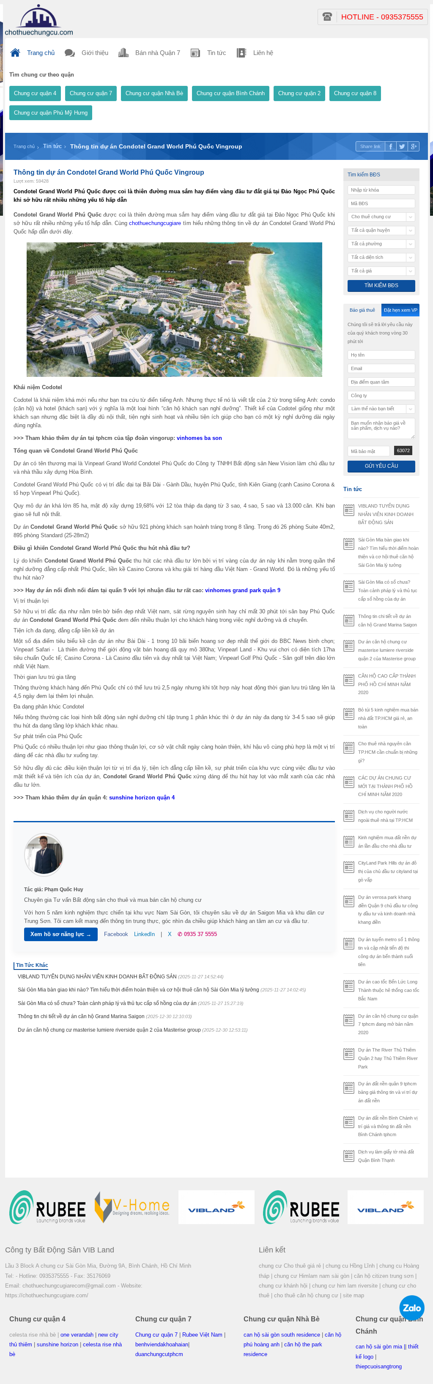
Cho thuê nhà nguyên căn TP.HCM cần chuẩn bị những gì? (387, 752)
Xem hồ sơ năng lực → (60, 934)
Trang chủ (24, 146)
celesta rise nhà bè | (34, 1335)
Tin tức (52, 146)
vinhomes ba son (199, 438)
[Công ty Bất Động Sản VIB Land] (39, 19)
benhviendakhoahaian (161, 1344)
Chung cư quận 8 (355, 93)
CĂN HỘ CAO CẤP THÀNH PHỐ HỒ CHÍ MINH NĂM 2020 (387, 684)
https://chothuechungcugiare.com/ (46, 1295)
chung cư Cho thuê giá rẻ (290, 1266)
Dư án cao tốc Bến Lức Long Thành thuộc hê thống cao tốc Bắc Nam (388, 990)
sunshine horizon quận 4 (142, 797)
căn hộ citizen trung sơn (384, 1276)
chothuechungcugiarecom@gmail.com (69, 1285)
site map (353, 1295)
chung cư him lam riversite (345, 1285)
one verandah (76, 1335)
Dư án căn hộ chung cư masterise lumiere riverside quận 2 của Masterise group (133, 1030)
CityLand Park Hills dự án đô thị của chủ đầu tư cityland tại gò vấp (388, 871)
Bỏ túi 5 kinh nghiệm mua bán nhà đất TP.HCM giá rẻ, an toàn (388, 718)
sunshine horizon (57, 1344)
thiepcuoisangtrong (379, 1366)
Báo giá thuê (362, 310)
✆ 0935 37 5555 (197, 934)
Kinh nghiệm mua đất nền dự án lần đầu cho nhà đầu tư (387, 842)
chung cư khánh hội (283, 1285)
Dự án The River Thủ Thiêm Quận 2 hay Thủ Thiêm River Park (388, 1058)
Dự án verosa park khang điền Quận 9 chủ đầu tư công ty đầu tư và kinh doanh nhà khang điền (388, 910)
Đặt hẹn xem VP (400, 310)
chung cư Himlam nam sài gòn (311, 1276)
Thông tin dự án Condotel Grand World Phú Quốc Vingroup (156, 146)
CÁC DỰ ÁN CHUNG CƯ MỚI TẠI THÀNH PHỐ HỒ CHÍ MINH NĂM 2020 (385, 786)
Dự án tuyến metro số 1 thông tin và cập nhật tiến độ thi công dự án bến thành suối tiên (388, 952)
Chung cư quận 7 (91, 93)
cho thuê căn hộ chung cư (306, 1295)
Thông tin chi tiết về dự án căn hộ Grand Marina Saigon (105, 1016)
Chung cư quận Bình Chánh (231, 93)
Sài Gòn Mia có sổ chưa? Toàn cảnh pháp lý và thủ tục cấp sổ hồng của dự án (131, 1003)
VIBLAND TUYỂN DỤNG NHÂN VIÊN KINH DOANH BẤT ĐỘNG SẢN (121, 977)
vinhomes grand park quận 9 (242, 590)
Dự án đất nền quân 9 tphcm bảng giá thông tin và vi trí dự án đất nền (387, 1092)
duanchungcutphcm (159, 1354)
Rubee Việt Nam (202, 1335)
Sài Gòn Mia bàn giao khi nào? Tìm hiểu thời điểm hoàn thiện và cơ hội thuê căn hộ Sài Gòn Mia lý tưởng (162, 990)
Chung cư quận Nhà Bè (154, 93)
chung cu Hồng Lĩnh (350, 1266)
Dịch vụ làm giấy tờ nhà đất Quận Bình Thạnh (386, 1156)
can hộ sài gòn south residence (282, 1335)
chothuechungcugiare (155, 223)
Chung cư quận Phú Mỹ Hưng (51, 113)
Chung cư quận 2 (299, 93)
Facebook (116, 934)
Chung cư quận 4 (35, 93)
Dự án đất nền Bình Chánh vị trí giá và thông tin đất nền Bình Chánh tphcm (387, 1126)
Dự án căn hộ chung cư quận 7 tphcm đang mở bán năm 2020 (388, 1024)
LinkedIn (144, 934)
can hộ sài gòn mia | (380, 1346)
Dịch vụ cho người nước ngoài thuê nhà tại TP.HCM (385, 816)
